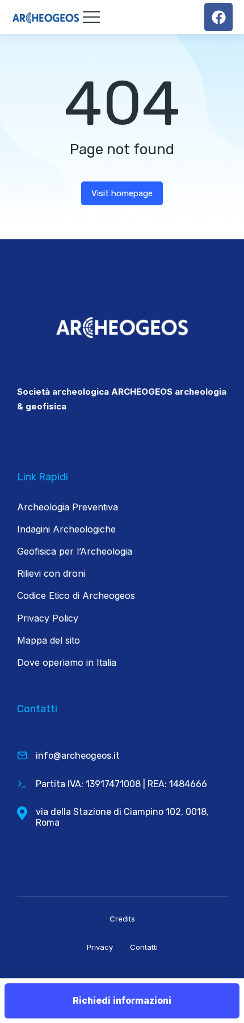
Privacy (100, 947)
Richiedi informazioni (122, 1000)
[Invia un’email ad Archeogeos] (22, 755)
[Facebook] (218, 17)
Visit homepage (122, 193)
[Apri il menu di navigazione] (91, 17)
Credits (122, 918)
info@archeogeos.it (78, 755)
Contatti (144, 947)
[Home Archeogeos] (46, 16)
